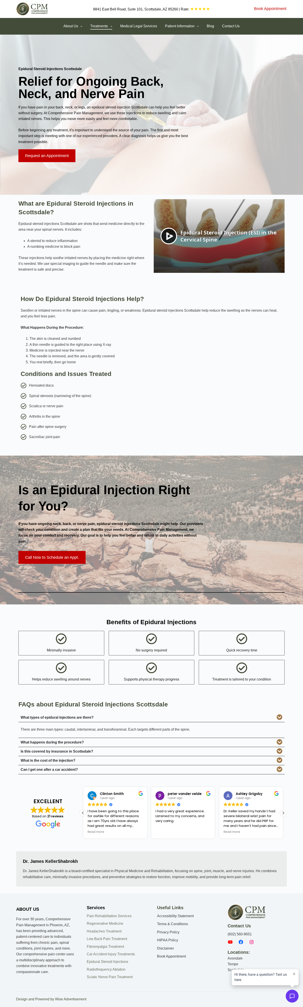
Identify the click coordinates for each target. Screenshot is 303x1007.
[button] (151, 717)
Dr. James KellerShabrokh (50, 861)
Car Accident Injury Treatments (111, 954)
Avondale (235, 958)
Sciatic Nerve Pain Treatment (110, 977)
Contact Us (231, 26)
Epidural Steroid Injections (107, 962)
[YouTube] (230, 943)
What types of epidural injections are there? (57, 717)
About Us (70, 26)
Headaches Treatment (104, 931)
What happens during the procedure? (52, 742)
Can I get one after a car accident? (49, 769)
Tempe (233, 964)
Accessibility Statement (175, 916)
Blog (210, 26)
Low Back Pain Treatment (107, 939)
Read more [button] (96, 832)
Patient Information (180, 26)
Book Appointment (270, 8)
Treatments (99, 26)
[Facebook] (241, 943)
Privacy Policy (168, 932)
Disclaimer (165, 948)
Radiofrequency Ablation (106, 969)
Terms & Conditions (172, 924)
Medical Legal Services (138, 26)
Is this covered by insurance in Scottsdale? (57, 751)
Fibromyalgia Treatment (105, 946)
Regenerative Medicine (105, 923)
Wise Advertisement (70, 999)
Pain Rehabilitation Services (109, 916)
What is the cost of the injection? (48, 760)
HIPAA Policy (167, 940)
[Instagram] (251, 943)
